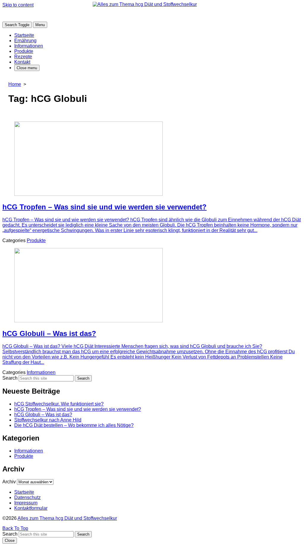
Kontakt (22, 61)
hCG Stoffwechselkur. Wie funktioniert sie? (59, 403)
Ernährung (25, 40)
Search (10, 378)
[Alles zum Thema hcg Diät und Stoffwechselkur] (152, 15)
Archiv (9, 481)
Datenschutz (27, 497)
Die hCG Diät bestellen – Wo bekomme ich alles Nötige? (74, 425)
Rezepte (23, 56)
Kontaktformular (31, 508)
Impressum (25, 502)
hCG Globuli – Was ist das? (43, 414)
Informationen (28, 45)
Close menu (27, 68)
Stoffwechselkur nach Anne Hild (47, 419)
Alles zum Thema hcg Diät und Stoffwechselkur (67, 518)
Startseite (24, 35)
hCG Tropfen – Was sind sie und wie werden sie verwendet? (77, 409)
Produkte (23, 51)
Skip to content (18, 4)
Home (14, 84)
